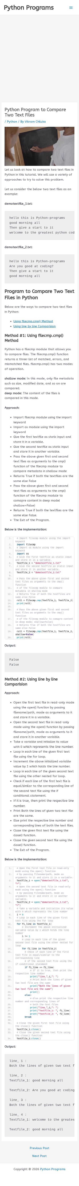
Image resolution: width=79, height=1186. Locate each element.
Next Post (39, 1156)
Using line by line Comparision (34, 326)
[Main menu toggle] (71, 7)
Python (12, 121)
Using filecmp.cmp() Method (33, 321)
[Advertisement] (39, 56)
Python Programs (29, 7)
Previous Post (39, 1148)
